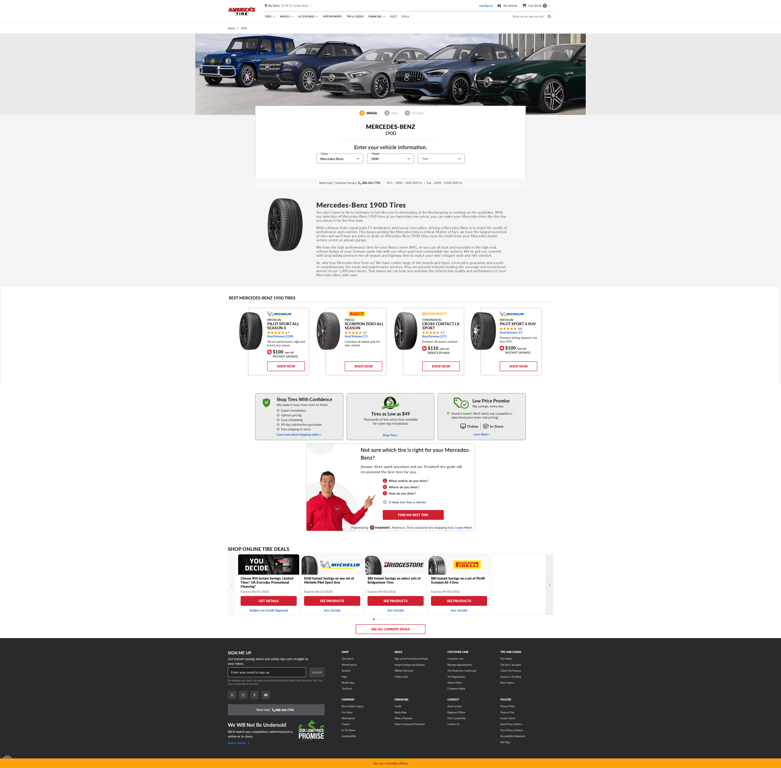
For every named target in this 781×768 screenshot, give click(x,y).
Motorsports (348, 718)
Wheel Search (349, 664)
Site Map (505, 742)
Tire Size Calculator (510, 664)
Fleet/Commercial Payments (410, 724)
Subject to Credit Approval (269, 610)
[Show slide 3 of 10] (381, 619)
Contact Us (453, 724)
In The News (348, 730)
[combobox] (320, 158)
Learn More (463, 527)
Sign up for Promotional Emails (411, 658)
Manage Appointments (459, 664)
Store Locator (454, 706)
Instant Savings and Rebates (410, 664)
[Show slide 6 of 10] (392, 619)
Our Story (347, 712)
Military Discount (404, 670)
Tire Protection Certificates (461, 670)
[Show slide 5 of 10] (388, 619)
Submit (317, 672)
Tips (355, 16)
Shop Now (286, 366)
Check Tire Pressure (510, 670)
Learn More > (481, 434)
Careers (346, 724)
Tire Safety (506, 658)
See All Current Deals (390, 629)
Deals (405, 16)
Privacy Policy (507, 706)
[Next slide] (549, 584)
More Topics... (507, 682)
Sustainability (349, 736)
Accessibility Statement (512, 736)
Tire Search (348, 658)
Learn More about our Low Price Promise (481, 395)
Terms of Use (507, 712)
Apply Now (401, 712)
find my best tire (413, 514)
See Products (332, 600)
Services (346, 670)
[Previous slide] (232, 584)
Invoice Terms (507, 718)
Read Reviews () (280, 336)
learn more (237, 742)
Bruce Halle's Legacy (353, 706)
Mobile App (348, 682)
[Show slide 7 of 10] (396, 619)
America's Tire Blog (510, 676)
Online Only (401, 676)
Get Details (269, 600)
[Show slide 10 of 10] (407, 619)
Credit (398, 706)
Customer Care (455, 658)
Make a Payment (403, 718)
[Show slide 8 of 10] (399, 619)
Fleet (393, 16)
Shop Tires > (390, 435)
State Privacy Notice (511, 724)
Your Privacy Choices (511, 730)
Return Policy (454, 682)
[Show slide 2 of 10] (377, 619)
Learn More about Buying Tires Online (279, 395)
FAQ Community (456, 718)
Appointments (332, 16)
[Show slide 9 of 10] (403, 619)
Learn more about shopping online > (299, 434)
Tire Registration (456, 676)
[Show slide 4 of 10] (385, 619)
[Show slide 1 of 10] (374, 619)
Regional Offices (456, 712)
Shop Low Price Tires (390, 395)
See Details (332, 610)
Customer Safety (456, 688)
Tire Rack (347, 688)
